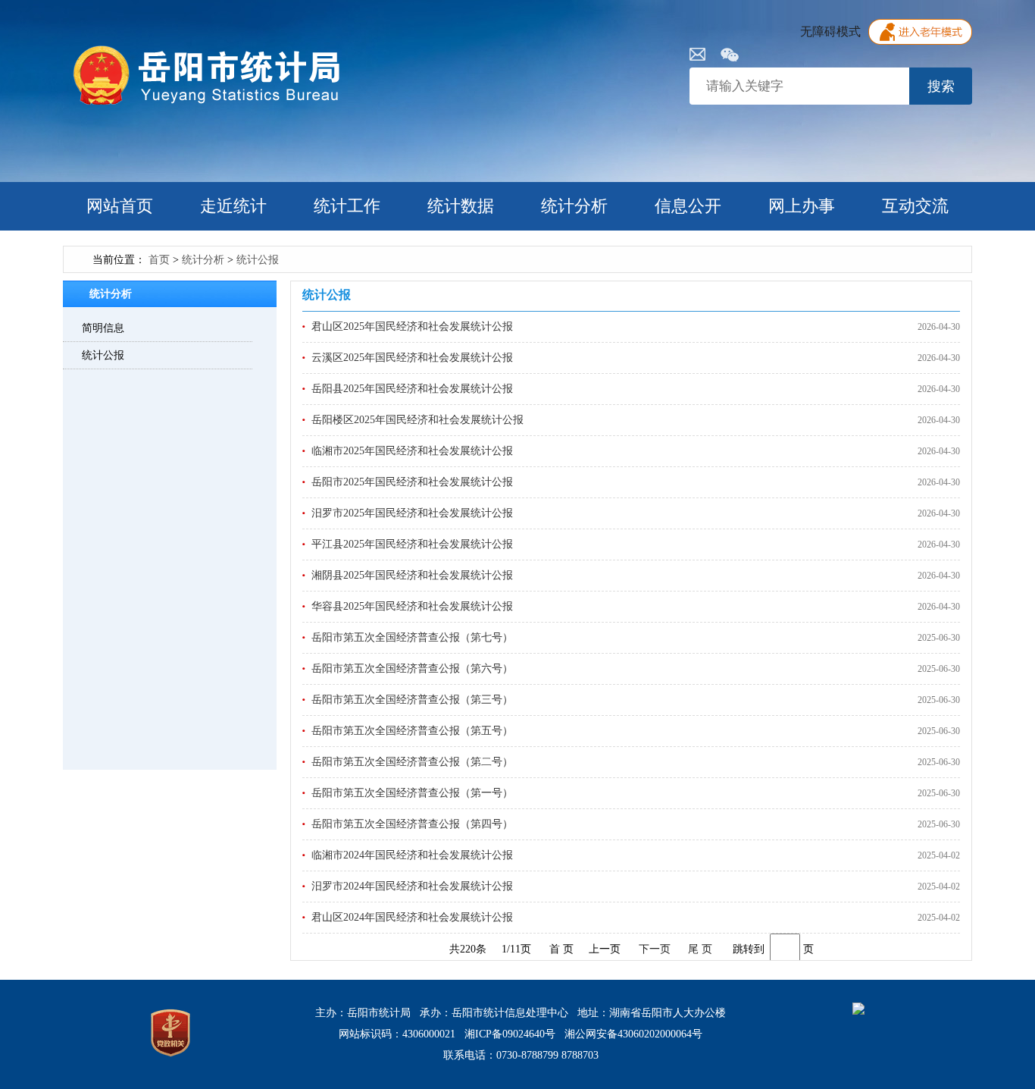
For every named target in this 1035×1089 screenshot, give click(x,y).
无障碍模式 (830, 31)
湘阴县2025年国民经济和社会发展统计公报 (412, 575)
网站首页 (119, 205)
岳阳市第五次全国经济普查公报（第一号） (412, 793)
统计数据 (460, 205)
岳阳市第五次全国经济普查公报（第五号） (412, 730)
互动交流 (915, 205)
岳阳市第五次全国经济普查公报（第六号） (412, 668)
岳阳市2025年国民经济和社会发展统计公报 (412, 482)
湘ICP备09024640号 (509, 1034)
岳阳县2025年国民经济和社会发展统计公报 (412, 388)
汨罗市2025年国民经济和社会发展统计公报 (412, 513)
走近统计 (233, 205)
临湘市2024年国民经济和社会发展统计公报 (412, 855)
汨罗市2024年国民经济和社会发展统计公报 (412, 886)
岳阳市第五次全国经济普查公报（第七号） (412, 637)
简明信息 (103, 328)
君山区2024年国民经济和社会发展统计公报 (412, 917)
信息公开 (688, 205)
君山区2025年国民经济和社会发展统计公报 (412, 326)
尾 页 (700, 949)
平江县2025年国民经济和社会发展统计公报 (412, 544)
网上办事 (801, 205)
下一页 (655, 949)
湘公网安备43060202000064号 (633, 1034)
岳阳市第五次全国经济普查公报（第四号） (412, 824)
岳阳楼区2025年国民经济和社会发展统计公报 (417, 419)
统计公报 (257, 259)
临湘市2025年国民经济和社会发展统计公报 (412, 451)
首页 (159, 259)
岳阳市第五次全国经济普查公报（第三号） (412, 699)
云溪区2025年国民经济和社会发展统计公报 (412, 357)
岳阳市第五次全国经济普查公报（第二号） (412, 761)
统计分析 (574, 205)
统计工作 (347, 205)
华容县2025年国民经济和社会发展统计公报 (412, 606)
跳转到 (749, 949)
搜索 (941, 86)
